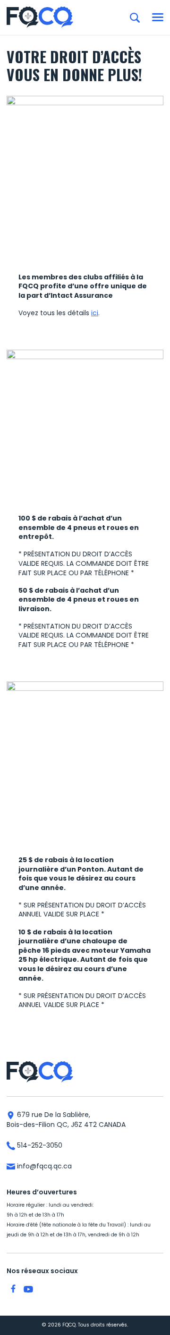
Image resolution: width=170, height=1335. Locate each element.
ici (94, 313)
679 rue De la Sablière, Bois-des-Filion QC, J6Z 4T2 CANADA (66, 1119)
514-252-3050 (38, 1145)
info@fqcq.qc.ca (43, 1166)
